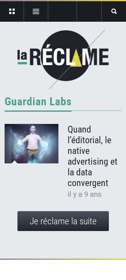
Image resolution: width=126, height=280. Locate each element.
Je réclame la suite (63, 221)
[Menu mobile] (12, 11)
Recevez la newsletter (89, 11)
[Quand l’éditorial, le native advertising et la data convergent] (31, 144)
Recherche (114, 11)
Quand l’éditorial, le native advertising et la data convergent (92, 156)
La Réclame (63, 59)
